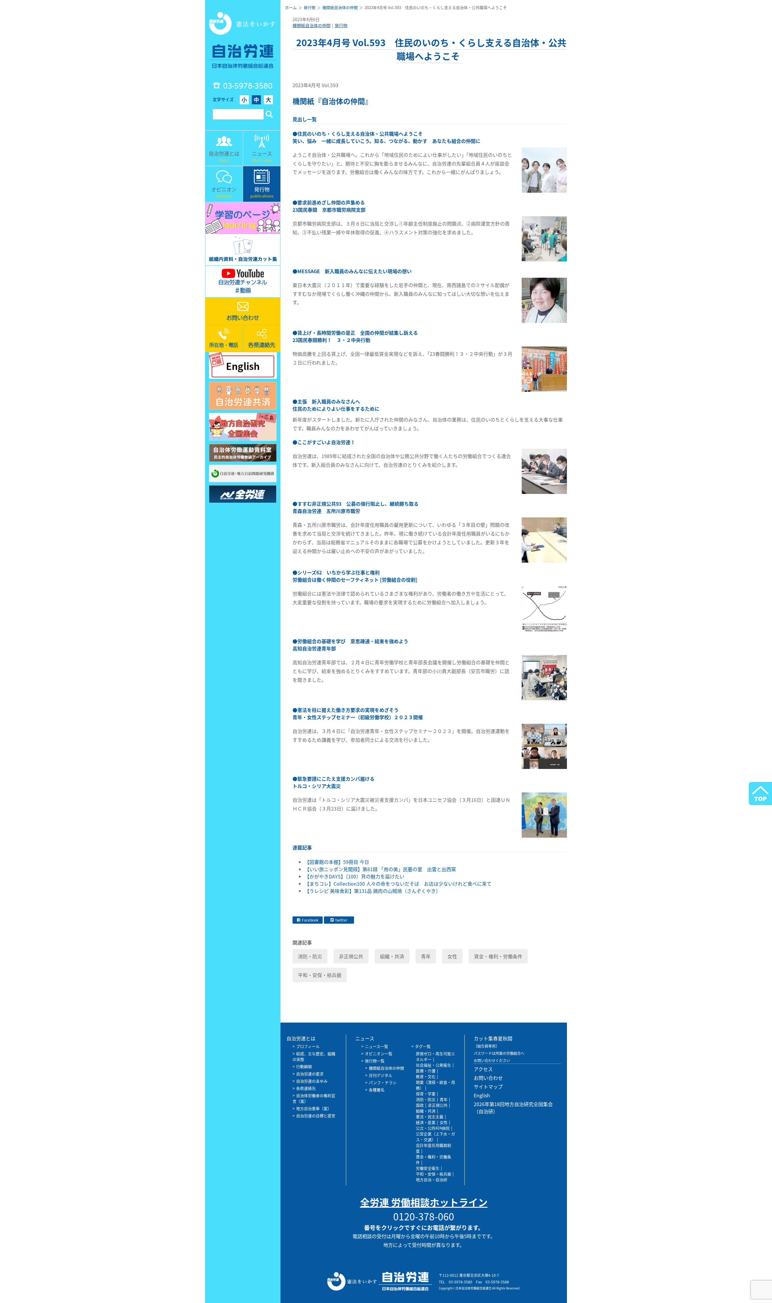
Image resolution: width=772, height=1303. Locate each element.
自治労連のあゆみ (311, 1081)
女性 (452, 956)
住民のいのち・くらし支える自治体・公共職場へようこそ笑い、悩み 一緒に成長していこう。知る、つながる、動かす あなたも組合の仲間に (386, 137)
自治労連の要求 (310, 1074)
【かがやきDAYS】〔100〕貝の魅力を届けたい (354, 876)
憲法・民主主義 (429, 1116)
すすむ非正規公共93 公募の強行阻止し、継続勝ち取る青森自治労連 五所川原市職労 (356, 507)
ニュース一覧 (376, 1046)
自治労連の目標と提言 (315, 1115)
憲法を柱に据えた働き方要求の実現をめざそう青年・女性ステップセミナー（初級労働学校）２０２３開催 (358, 713)
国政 (420, 1105)
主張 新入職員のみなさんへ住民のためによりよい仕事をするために (336, 405)
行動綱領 (304, 1066)
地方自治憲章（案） (313, 1108)
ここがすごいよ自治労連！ (326, 442)
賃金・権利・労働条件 (498, 956)
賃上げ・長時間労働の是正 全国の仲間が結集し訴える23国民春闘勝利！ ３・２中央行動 (355, 336)
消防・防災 (310, 956)
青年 (426, 956)
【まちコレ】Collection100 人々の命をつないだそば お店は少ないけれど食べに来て (398, 883)
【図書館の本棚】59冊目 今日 (337, 861)
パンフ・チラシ (383, 1082)
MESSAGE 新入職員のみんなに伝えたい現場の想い (354, 271)
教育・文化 (425, 1076)
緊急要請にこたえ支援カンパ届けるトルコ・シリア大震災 (334, 782)
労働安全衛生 (427, 1168)
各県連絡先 (306, 1088)
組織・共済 (392, 956)
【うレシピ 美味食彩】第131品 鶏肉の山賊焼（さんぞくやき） (373, 890)
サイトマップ (488, 1086)
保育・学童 (425, 1093)
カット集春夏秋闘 (493, 1038)
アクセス (483, 1069)
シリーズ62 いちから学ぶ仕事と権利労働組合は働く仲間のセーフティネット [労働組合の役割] (355, 576)
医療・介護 (425, 1071)
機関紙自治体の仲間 (312, 25)
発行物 (341, 25)
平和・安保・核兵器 (319, 975)
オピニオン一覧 (378, 1053)
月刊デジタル (380, 1075)
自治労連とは (300, 1038)
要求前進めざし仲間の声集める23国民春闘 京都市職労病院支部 (329, 206)
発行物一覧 (374, 1061)
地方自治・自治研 (431, 1179)
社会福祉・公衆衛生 (433, 1065)
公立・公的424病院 (433, 1128)
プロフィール (308, 1046)
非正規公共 (351, 956)
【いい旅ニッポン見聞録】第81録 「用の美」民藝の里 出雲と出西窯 (380, 869)
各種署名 (376, 1090)
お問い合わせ (488, 1077)
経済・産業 (425, 1122)
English (482, 1095)
